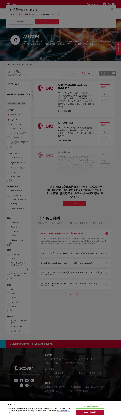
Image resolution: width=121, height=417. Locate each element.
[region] (60, 409)
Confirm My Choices (90, 406)
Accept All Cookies (90, 412)
